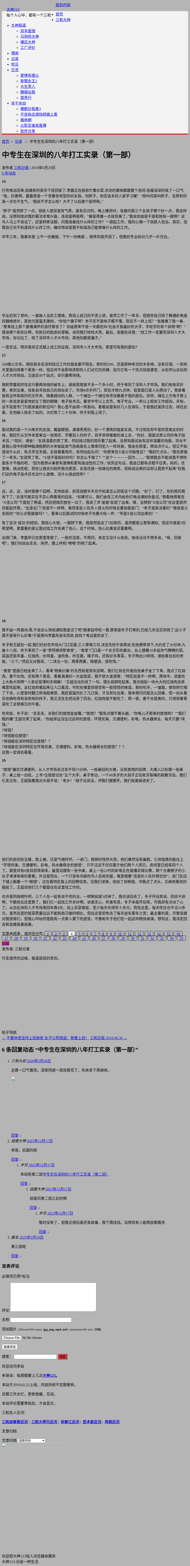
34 (172, 938)
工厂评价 (27, 48)
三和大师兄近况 (44, 1422)
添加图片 (51, 1329)
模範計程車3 (30, 109)
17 (6, 938)
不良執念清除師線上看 (38, 114)
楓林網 (26, 120)
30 (133, 938)
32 (152, 938)
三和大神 (63, 20)
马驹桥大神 (29, 36)
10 (120, 934)
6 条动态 (9, 173)
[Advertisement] (95, 275)
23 (64, 938)
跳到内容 (63, 5)
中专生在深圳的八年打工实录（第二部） (76, 1174)
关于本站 (18, 103)
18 (16, 938)
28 (113, 938)
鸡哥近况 (112, 1422)
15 (168, 934)
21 (45, 938)
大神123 (12, 10)
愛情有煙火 (29, 75)
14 (159, 934)
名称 (5, 1320)
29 (123, 938)
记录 (15, 59)
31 (142, 938)
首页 (59, 14)
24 (74, 938)
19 (26, 938)
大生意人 (27, 87)
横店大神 (27, 42)
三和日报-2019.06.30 (108, 1038)
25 (84, 938)
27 (103, 938)
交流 (15, 70)
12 (139, 934)
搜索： (7, 1357)
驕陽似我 (27, 92)
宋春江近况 (70, 1422)
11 (129, 934)
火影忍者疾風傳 (33, 126)
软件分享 (27, 131)
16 (178, 934)
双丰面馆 (27, 31)
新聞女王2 (28, 81)
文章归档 (9, 1440)
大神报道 (18, 25)
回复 (15, 1135)
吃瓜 (15, 64)
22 (55, 938)
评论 (5, 1310)
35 (181, 938)
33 (162, 938)
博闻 (15, 53)
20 (35, 938)
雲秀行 (26, 98)
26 (94, 938)
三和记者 (21, 168)
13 (149, 934)
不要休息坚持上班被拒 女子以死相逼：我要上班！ (45, 1038)
